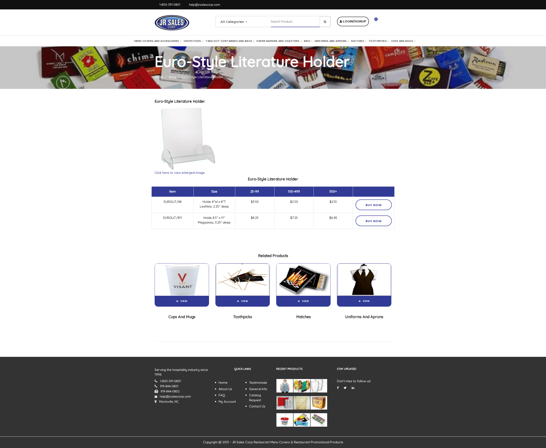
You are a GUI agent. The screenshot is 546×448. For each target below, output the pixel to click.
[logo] (172, 22)
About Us (225, 389)
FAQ (222, 395)
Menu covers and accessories (157, 41)
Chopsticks (193, 41)
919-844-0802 (170, 391)
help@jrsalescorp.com (204, 5)
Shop (172, 77)
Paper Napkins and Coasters (278, 41)
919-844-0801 (169, 386)
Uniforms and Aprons (331, 41)
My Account (227, 402)
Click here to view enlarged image (180, 173)
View (183, 301)
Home (159, 77)
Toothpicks (378, 41)
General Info (258, 389)
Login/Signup (354, 21)
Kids (307, 41)
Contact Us (257, 406)
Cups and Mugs (402, 41)
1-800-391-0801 (169, 5)
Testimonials (258, 383)
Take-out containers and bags (229, 41)
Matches (358, 41)
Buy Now (374, 205)
